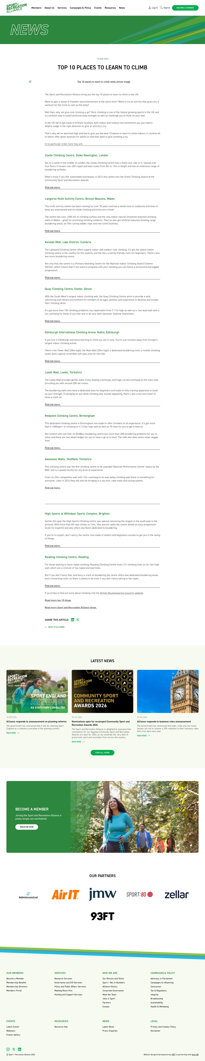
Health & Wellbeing (160, 1006)
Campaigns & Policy (80, 7)
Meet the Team (109, 994)
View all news (102, 752)
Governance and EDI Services (68, 982)
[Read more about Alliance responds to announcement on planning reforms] (37, 691)
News (122, 7)
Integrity (154, 994)
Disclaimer (155, 1030)
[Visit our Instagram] (8, 1049)
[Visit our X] (13, 1049)
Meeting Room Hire (63, 990)
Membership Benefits (16, 982)
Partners (106, 1002)
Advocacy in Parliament (161, 978)
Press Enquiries (110, 1030)
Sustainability (157, 1002)
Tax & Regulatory (159, 990)
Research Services (63, 978)
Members (36, 7)
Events (98, 7)
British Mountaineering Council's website (121, 593)
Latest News (108, 1026)
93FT (173, 1054)
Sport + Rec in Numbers (113, 982)
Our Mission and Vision (113, 978)
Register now (26, 827)
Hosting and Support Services (68, 994)
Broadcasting (157, 998)
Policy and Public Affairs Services (70, 986)
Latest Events (12, 1026)
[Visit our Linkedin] (19, 1049)
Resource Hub (61, 1026)
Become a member (185, 8)
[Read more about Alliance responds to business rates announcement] (168, 691)
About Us (49, 7)
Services (62, 7)
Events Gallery (13, 1034)
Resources (110, 7)
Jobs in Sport (108, 998)
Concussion (156, 986)
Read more (11, 733)
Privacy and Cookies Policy (163, 1026)
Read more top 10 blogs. (58, 600)
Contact (105, 1006)
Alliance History (109, 986)
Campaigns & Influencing (162, 982)
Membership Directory (16, 986)
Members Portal (14, 990)
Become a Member (15, 978)
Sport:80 (195, 1054)
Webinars (10, 1030)
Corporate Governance (113, 990)
